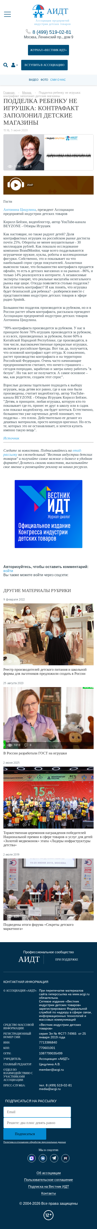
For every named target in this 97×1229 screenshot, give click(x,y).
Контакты (48, 1193)
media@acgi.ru (50, 1089)
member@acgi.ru (51, 1069)
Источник (11, 438)
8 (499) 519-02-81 (51, 32)
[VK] (43, 1158)
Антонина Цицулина (19, 210)
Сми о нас (58, 79)
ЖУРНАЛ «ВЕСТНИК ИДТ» (48, 50)
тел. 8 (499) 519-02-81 (55, 1085)
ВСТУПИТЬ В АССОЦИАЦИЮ (44, 65)
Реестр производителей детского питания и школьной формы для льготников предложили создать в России (45, 671)
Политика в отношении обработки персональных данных (34, 1142)
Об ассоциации (49, 1173)
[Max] (32, 1158)
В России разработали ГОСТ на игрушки (35, 753)
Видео (33, 79)
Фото (44, 79)
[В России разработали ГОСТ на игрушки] (48, 718)
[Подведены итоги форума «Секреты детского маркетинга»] (48, 889)
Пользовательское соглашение (48, 1180)
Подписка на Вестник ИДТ (48, 1186)
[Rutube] (65, 1158)
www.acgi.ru (81, 994)
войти (8, 571)
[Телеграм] (54, 1158)
